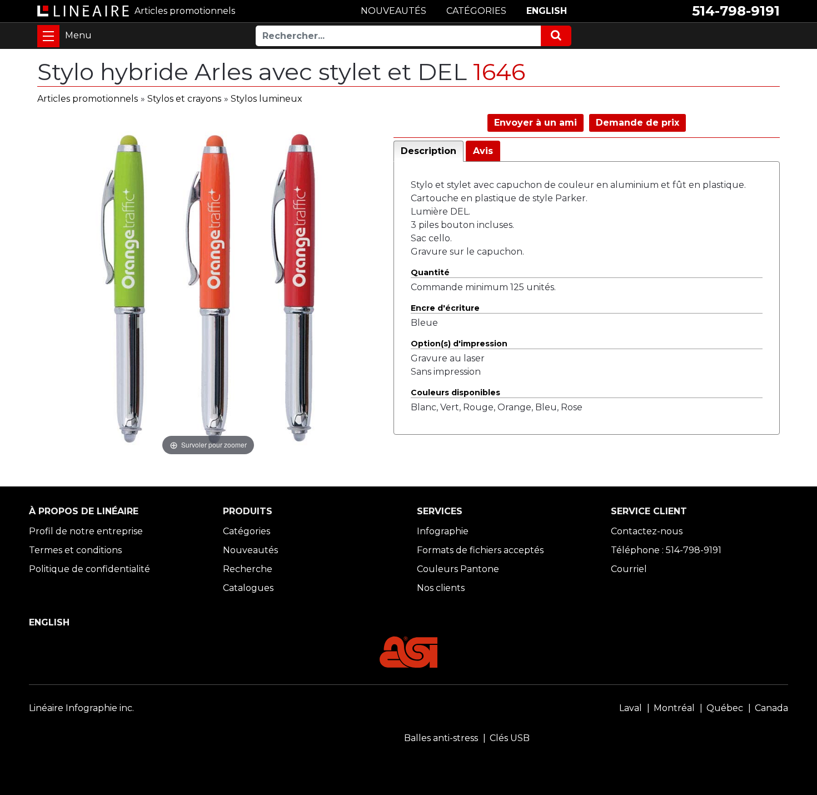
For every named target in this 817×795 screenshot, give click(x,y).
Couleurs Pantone (458, 569)
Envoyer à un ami (535, 122)
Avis (483, 151)
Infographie (443, 531)
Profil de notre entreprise (86, 531)
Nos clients (441, 588)
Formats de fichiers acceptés (480, 550)
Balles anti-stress (441, 738)
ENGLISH (546, 11)
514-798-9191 (736, 11)
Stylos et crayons (184, 98)
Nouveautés (250, 550)
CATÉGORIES (476, 11)
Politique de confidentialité (89, 569)
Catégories (246, 531)
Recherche (247, 569)
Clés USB (510, 738)
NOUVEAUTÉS (393, 11)
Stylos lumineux (266, 98)
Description (428, 151)
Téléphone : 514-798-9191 (666, 550)
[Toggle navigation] (48, 36)
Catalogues (248, 588)
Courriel (629, 569)
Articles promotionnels (87, 98)
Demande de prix (637, 122)
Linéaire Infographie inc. (81, 708)
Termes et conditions (75, 550)
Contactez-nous (647, 531)
